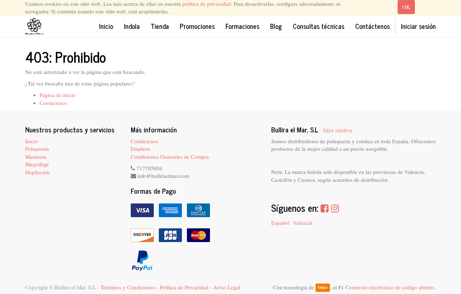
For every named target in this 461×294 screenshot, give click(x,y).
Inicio (31, 141)
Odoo (322, 288)
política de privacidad (206, 3)
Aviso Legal (226, 287)
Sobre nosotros (338, 130)
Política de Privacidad (184, 287)
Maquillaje (37, 164)
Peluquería (37, 148)
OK (406, 6)
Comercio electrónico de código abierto (389, 287)
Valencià (302, 222)
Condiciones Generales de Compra (170, 156)
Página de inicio (58, 94)
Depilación (37, 172)
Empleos (140, 148)
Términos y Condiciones (127, 287)
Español (280, 222)
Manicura (35, 156)
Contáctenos (53, 102)
